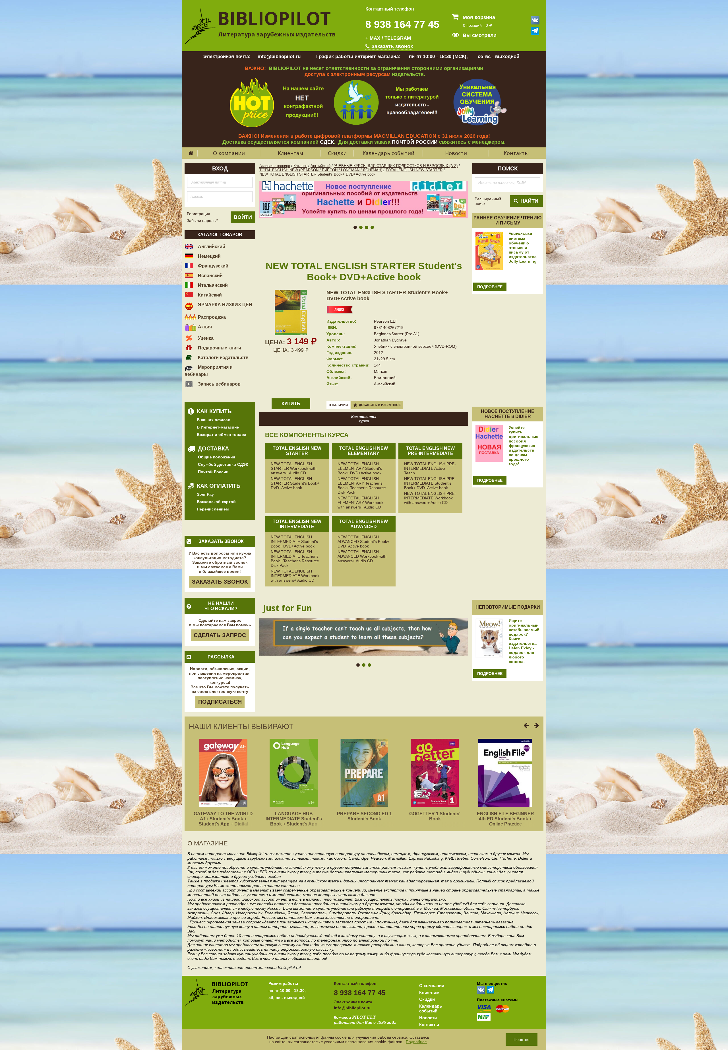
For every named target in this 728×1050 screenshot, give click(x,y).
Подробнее (416, 1041)
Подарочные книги (219, 347)
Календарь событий (388, 153)
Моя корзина (478, 17)
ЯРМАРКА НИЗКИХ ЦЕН (224, 304)
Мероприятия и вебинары (209, 371)
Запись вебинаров (219, 384)
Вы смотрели (479, 35)
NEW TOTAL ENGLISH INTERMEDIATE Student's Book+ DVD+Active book (294, 541)
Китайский (209, 295)
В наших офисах (213, 419)
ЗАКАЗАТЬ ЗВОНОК (220, 581)
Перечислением (213, 509)
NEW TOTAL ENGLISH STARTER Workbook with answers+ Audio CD (294, 468)
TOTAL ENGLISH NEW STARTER (414, 170)
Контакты (516, 153)
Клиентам (290, 153)
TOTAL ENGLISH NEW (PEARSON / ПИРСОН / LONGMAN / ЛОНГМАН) (320, 170)
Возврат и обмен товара (221, 434)
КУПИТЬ (291, 403)
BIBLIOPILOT (274, 18)
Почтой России (213, 472)
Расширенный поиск (488, 201)
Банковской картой (216, 501)
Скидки (337, 153)
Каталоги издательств (223, 357)
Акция (204, 326)
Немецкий (209, 256)
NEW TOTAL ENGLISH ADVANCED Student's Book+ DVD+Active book (363, 541)
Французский (212, 265)
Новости (456, 153)
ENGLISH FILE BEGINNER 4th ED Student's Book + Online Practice (505, 818)
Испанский (210, 275)
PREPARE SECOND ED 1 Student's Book (364, 816)
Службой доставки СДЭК (223, 464)
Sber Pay (205, 494)
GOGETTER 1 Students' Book (434, 816)
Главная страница (274, 166)
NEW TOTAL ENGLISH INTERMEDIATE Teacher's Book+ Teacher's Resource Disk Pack (295, 558)
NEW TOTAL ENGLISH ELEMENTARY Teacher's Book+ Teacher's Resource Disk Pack (362, 485)
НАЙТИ (529, 201)
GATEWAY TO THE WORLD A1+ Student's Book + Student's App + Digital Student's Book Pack (223, 821)
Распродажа (211, 317)
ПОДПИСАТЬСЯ (220, 702)
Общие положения (216, 457)
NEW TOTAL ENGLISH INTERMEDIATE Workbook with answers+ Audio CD (295, 575)
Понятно (522, 1039)
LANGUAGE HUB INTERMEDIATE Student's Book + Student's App (294, 818)
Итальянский (212, 285)
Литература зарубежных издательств (277, 34)
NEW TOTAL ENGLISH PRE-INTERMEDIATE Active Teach (430, 468)
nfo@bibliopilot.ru (353, 1008)
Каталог (300, 166)
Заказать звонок (391, 46)
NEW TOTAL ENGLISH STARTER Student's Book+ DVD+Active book (295, 483)
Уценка (205, 338)
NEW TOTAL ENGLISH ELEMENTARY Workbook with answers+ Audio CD (360, 502)
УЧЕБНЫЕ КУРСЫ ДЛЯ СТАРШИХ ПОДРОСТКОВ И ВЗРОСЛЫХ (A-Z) (396, 166)
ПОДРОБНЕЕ (489, 287)
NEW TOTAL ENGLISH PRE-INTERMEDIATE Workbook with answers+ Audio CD (430, 498)
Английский (211, 246)
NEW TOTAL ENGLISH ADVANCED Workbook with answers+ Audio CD (362, 556)
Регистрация (198, 213)
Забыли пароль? (202, 220)
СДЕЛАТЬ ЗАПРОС (220, 635)
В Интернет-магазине (218, 427)
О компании (229, 153)
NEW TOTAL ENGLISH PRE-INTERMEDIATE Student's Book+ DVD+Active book (430, 483)
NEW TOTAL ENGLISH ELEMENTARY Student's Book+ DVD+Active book (360, 468)
